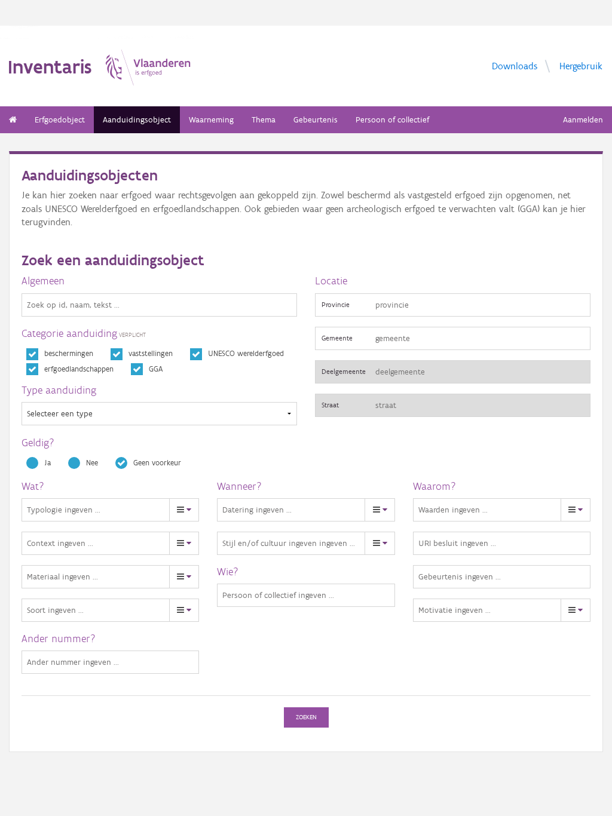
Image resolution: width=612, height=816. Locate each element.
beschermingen (68, 353)
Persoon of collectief (392, 120)
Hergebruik (580, 65)
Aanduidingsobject (137, 120)
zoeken (306, 717)
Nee (92, 462)
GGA (156, 368)
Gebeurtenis (315, 120)
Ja (47, 462)
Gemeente (337, 337)
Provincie (336, 304)
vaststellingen (150, 353)
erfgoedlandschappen (79, 368)
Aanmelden (583, 120)
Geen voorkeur (157, 462)
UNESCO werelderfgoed (246, 353)
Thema (264, 120)
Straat (330, 404)
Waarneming (211, 120)
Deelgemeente (344, 371)
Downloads (514, 65)
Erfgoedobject (60, 120)
